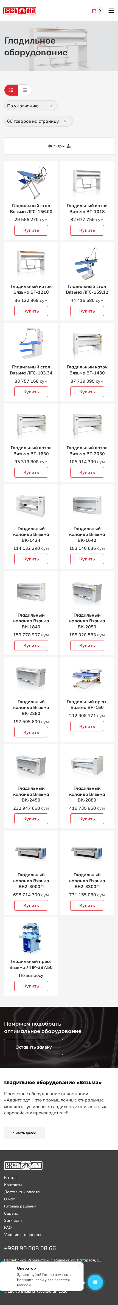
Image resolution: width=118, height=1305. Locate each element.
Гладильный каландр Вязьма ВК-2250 (31, 707)
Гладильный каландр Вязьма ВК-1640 (87, 534)
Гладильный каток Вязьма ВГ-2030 (87, 450)
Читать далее (24, 1133)
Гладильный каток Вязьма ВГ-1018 (87, 208)
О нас (9, 1199)
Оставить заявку (33, 1047)
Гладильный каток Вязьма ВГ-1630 (31, 450)
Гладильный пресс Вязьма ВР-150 (87, 704)
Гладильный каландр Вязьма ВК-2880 (87, 794)
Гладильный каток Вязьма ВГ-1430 (87, 370)
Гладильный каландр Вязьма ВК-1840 (31, 620)
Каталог (11, 1177)
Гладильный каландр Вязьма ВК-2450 (31, 794)
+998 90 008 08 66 (30, 1248)
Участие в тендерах (22, 1234)
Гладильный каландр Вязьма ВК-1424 (31, 534)
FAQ (8, 1227)
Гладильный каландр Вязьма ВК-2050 (87, 620)
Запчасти (13, 1220)
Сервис (11, 1213)
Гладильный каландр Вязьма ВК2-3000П (31, 880)
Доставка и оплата (22, 1191)
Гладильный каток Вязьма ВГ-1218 (31, 289)
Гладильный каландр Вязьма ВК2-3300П (87, 880)
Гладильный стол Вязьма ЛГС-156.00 (31, 208)
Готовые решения (20, 1206)
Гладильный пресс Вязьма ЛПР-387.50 (31, 964)
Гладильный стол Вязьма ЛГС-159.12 (87, 289)
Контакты (13, 1184)
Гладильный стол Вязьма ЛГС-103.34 (31, 370)
